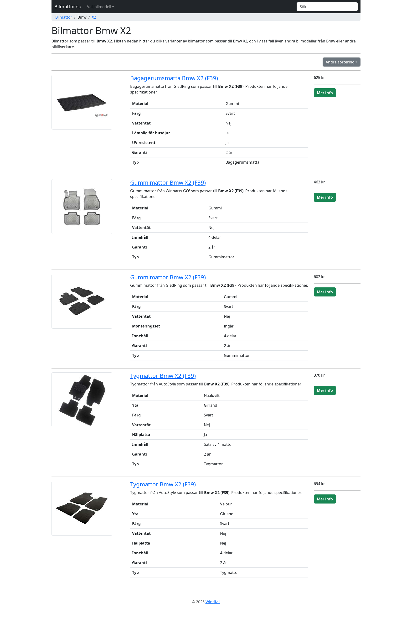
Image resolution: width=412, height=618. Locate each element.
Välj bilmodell (99, 6)
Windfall (213, 601)
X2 (94, 17)
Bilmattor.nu (67, 6)
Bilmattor (63, 17)
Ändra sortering (340, 62)
